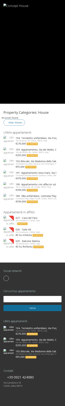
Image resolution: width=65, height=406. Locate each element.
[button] (5, 52)
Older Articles (15, 122)
